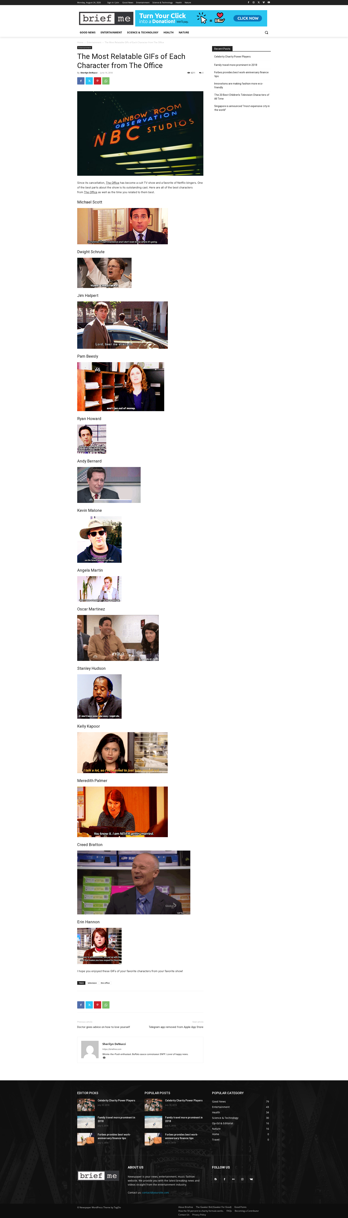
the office (105, 983)
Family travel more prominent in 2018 (235, 64)
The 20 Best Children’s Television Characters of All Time (241, 96)
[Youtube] (269, 3)
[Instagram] (254, 3)
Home (80, 42)
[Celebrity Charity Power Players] (86, 1105)
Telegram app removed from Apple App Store (176, 1027)
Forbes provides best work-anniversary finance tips (241, 74)
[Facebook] (248, 3)
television (92, 983)
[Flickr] (233, 1179)
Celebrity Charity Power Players (232, 56)
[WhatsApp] (105, 81)
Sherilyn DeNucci (88, 72)
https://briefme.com (111, 1049)
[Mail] (105, 1058)
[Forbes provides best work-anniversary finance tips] (86, 1139)
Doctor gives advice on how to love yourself (103, 1027)
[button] (266, 32)
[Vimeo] (264, 3)
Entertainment (94, 42)
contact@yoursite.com (155, 1192)
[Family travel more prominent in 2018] (86, 1122)
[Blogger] (215, 1179)
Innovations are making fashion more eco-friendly (238, 85)
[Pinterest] (97, 81)
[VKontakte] (251, 1179)
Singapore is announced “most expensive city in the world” (242, 108)
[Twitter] (259, 3)
